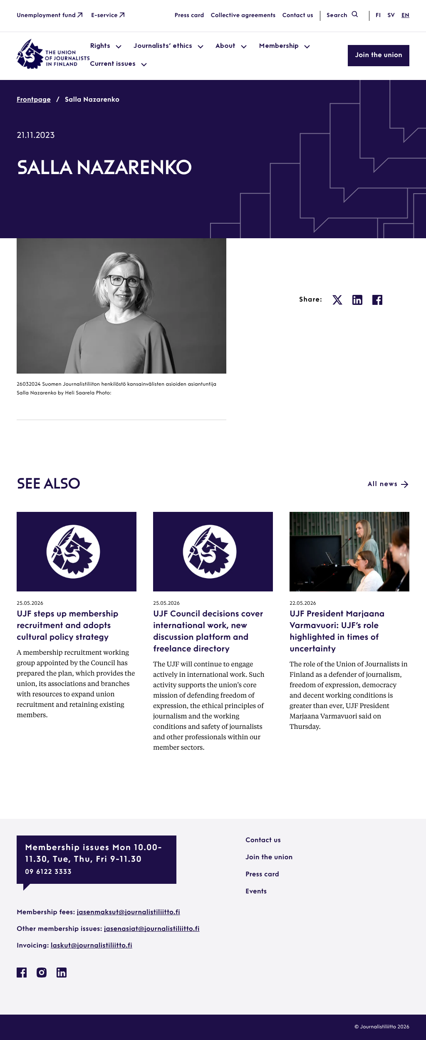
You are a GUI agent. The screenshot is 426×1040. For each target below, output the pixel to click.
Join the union (378, 55)
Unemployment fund (46, 15)
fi (378, 15)
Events (256, 891)
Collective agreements (243, 15)
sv (391, 15)
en (405, 15)
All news (383, 484)
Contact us (297, 15)
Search (337, 15)
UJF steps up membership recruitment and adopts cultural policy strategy (67, 626)
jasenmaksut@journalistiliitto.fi (128, 912)
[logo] (53, 67)
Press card (189, 15)
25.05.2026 (30, 603)
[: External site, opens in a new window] (337, 300)
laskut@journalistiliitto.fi (91, 946)
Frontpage (34, 100)
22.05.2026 (303, 603)
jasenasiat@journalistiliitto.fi (152, 929)
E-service (104, 15)
